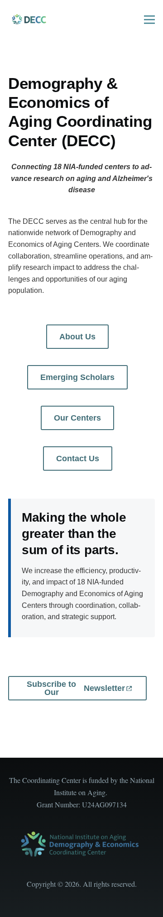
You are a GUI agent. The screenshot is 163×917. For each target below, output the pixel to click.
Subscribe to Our (76, 688)
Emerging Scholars (77, 377)
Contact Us (77, 458)
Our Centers (77, 417)
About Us (77, 336)
